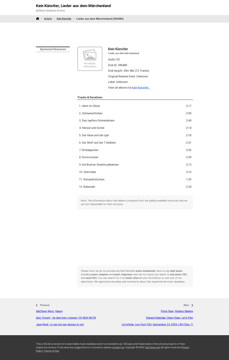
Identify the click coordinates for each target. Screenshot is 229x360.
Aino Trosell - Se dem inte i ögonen (56, 317)
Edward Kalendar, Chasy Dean (163, 317)
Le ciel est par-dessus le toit (67, 324)
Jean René (42, 324)
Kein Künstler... (141, 87)
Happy (59, 311)
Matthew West (45, 311)
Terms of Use (51, 351)
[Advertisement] (114, 34)
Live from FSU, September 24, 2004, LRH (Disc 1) (164, 324)
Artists (48, 18)
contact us (118, 347)
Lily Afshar (128, 324)
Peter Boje (167, 311)
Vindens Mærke (184, 311)
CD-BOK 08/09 (87, 317)
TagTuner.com (152, 347)
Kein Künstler (64, 18)
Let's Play (187, 317)
